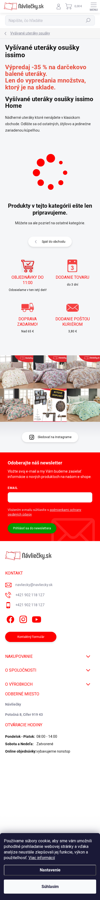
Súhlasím (50, 886)
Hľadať (88, 20)
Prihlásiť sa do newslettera (32, 528)
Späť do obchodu (53, 241)
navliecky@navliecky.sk (34, 585)
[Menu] (93, 6)
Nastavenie (50, 870)
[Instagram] (22, 618)
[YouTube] (36, 618)
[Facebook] (9, 618)
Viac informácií (41, 857)
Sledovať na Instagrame (55, 437)
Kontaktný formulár (30, 637)
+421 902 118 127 (29, 595)
